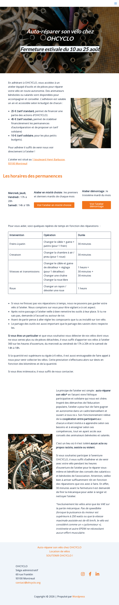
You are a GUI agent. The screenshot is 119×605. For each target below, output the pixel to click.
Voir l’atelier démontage (97, 205)
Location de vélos (59, 551)
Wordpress (78, 596)
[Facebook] (90, 574)
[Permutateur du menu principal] (115, 3)
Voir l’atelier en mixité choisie (54, 205)
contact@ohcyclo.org (28, 582)
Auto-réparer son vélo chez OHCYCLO (59, 547)
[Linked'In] (97, 574)
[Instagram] (83, 574)
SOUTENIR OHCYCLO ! (59, 555)
